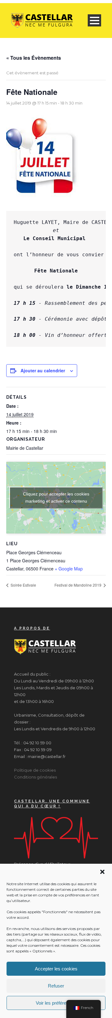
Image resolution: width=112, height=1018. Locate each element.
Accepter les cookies (56, 968)
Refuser (56, 985)
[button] (102, 872)
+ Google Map (69, 568)
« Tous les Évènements (33, 57)
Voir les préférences (56, 1003)
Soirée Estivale (23, 585)
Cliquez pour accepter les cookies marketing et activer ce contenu (56, 497)
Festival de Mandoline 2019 (78, 585)
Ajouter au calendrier (43, 370)
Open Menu (94, 20)
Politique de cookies (35, 770)
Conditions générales (35, 776)
